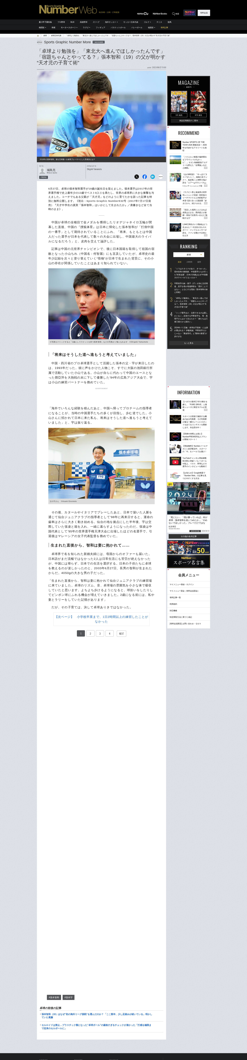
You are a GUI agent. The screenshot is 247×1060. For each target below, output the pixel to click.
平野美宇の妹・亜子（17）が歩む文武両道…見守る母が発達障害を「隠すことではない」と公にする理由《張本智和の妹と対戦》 (191, 287)
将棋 (53, 27)
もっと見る (188, 343)
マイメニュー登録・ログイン (182, 584)
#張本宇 (68, 997)
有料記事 (164, 27)
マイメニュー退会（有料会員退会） (184, 591)
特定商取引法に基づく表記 (181, 617)
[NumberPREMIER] (190, 13)
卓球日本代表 (56, 36)
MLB (72, 22)
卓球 (45, 36)
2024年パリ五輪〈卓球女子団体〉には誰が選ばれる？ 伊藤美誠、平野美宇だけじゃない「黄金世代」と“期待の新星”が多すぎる (191, 332)
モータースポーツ (68, 27)
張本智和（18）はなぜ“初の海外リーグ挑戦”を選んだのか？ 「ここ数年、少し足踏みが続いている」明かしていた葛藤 (97, 1016)
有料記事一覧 (175, 597)
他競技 (151, 27)
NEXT (121, 633)
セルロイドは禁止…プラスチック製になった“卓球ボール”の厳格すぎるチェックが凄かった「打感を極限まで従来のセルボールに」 (96, 1026)
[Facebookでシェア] (144, 177)
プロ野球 (61, 22)
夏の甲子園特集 (45, 22)
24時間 (189, 262)
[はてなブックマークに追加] (152, 177)
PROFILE (44, 177)
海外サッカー (110, 22)
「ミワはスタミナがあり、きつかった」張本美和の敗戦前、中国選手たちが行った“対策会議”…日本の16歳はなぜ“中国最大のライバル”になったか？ (191, 273)
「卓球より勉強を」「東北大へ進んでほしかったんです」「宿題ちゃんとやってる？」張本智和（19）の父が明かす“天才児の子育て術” (191, 302)
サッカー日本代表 (130, 22)
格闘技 (41, 27)
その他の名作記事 (189, 536)
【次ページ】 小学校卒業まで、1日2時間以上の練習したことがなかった (101, 619)
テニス (159, 22)
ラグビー (86, 27)
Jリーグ (96, 22)
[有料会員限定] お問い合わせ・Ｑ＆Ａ (185, 624)
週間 (199, 262)
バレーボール (136, 27)
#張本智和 (54, 997)
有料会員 (204, 13)
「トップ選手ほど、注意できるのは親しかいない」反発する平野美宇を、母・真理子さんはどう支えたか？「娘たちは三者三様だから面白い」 (191, 317)
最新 (180, 262)
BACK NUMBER (99, 42)
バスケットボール (118, 27)
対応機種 (173, 611)
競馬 (169, 22)
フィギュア (100, 27)
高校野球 (83, 22)
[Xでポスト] (136, 177)
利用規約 (173, 604)
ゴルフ (146, 22)
